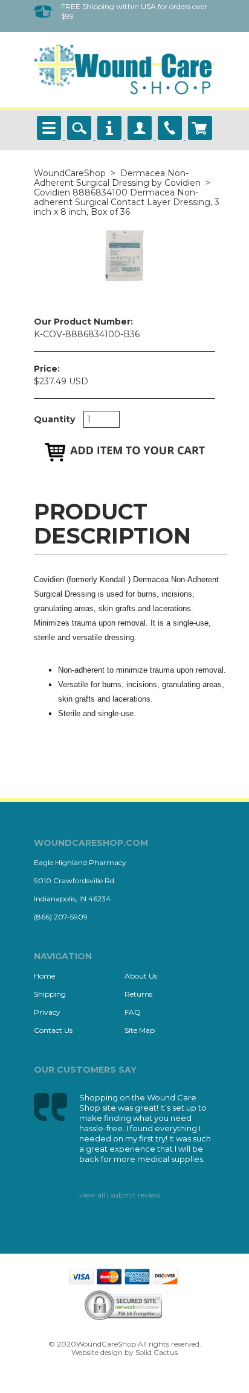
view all (92, 1194)
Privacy (47, 1012)
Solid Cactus (156, 1352)
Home (44, 975)
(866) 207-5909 (61, 916)
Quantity (54, 419)
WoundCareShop (70, 173)
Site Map (139, 1030)
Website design (97, 1352)
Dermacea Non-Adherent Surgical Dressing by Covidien (117, 178)
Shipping (50, 993)
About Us (140, 975)
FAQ (132, 1012)
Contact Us (53, 1030)
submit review (136, 1194)
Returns (138, 993)
